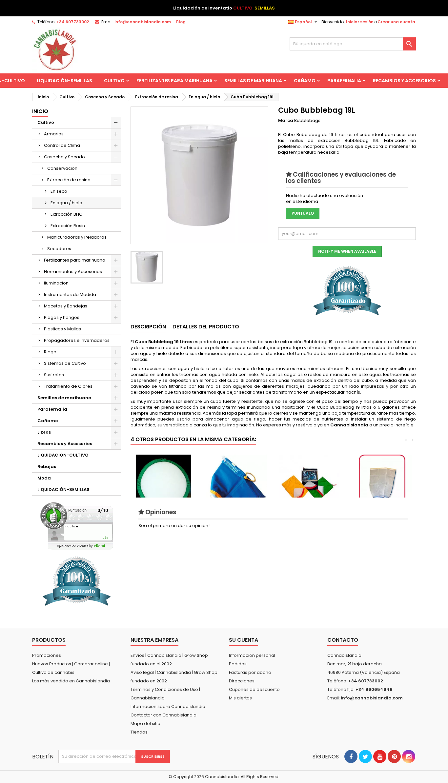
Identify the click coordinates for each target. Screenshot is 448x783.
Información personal (252, 655)
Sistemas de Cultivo (65, 363)
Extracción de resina (69, 180)
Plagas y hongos (61, 317)
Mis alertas (240, 698)
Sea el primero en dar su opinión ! (174, 525)
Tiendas (139, 732)
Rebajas (46, 466)
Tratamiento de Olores (68, 386)
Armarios (54, 134)
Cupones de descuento (254, 689)
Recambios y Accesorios (404, 80)
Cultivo (114, 80)
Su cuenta (243, 640)
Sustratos (54, 375)
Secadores (59, 248)
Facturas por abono (250, 672)
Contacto (342, 640)
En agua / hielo (66, 203)
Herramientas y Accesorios (73, 271)
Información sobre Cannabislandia (168, 706)
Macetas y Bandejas (65, 306)
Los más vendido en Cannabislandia (71, 681)
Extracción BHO (67, 214)
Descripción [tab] (148, 326)
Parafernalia (344, 80)
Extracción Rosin (68, 226)
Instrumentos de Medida (70, 294)
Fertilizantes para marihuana (174, 80)
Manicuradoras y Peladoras (77, 237)
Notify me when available (347, 251)
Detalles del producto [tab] (206, 326)
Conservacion (62, 168)
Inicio (40, 111)
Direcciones (242, 681)
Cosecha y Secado (64, 157)
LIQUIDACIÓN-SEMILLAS (64, 80)
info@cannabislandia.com (142, 22)
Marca (285, 121)
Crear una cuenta (396, 22)
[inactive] (76, 526)
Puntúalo (303, 213)
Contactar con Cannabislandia (163, 715)
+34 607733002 (72, 22)
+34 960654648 (374, 689)
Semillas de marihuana (253, 80)
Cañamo (305, 80)
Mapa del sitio (145, 723)
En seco (59, 191)
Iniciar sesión (360, 22)
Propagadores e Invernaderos (77, 340)
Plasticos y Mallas (62, 329)
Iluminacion (56, 283)
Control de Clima (62, 145)
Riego (50, 352)
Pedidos (238, 664)
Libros (44, 432)
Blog (181, 22)
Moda (44, 478)
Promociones (46, 655)
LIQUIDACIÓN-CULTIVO (63, 455)
